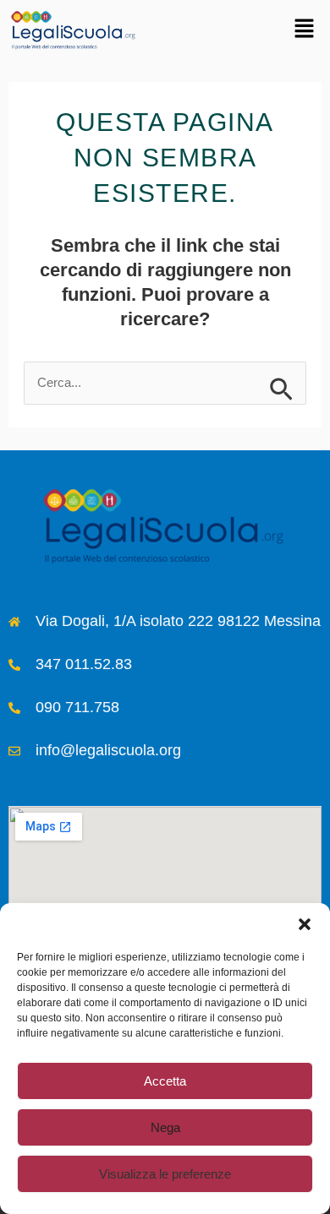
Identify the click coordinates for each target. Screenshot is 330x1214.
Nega (165, 1127)
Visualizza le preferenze (165, 1174)
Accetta (165, 1081)
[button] (304, 924)
